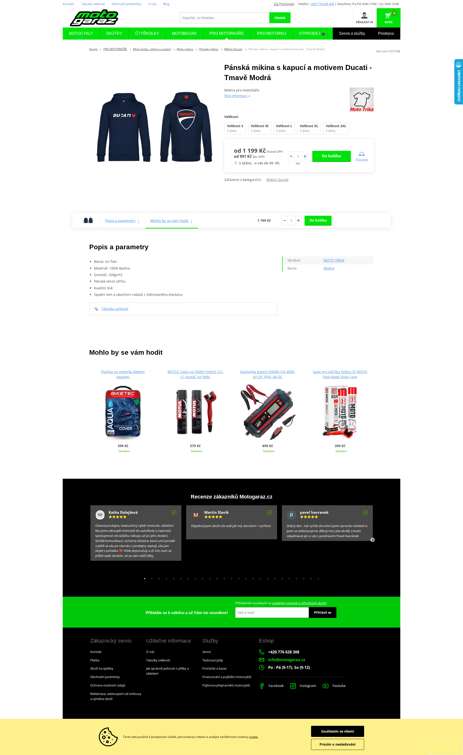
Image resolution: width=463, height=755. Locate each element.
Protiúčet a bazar (214, 668)
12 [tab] (223, 577)
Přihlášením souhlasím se (281, 603)
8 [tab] (194, 577)
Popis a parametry (120, 220)
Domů (93, 49)
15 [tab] (245, 577)
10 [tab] (208, 577)
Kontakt (68, 4)
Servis (206, 652)
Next (372, 540)
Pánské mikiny (208, 49)
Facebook (276, 685)
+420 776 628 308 (322, 4)
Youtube (338, 685)
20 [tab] (281, 577)
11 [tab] (216, 577)
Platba (94, 660)
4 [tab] (165, 577)
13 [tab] (230, 577)
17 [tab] (259, 577)
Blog (166, 4)
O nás (152, 4)
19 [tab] (273, 577)
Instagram (307, 685)
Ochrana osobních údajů (107, 685)
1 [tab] (143, 577)
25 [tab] (317, 577)
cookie (253, 737)
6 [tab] (179, 577)
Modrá (329, 268)
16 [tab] (252, 577)
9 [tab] (201, 577)
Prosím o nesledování (337, 744)
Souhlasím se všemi (337, 731)
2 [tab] (151, 577)
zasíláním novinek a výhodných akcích (299, 603)
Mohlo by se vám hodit (169, 220)
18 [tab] (266, 577)
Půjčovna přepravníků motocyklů (226, 685)
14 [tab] (237, 577)
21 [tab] (288, 577)
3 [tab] (158, 577)
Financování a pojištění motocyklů (226, 677)
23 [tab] (302, 577)
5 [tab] (172, 577)
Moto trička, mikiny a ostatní (152, 49)
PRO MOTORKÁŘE (115, 49)
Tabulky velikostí (93, 4)
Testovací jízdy (212, 660)
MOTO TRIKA (334, 260)
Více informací (236, 95)
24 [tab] (310, 577)
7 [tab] (187, 577)
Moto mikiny (185, 49)
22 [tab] (295, 577)
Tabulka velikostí (115, 308)
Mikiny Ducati (233, 49)
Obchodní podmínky (126, 4)
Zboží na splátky (101, 668)
